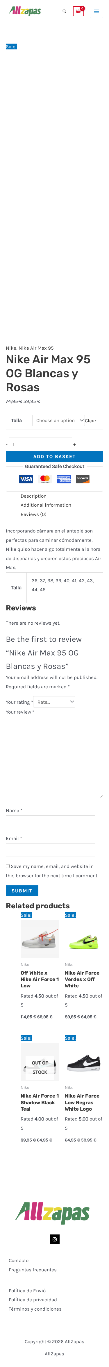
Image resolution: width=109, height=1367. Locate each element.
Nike (11, 348)
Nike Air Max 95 (36, 348)
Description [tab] (34, 496)
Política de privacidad (33, 1299)
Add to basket (54, 456)
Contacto (18, 1260)
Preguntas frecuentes (33, 1270)
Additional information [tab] (46, 505)
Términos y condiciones (35, 1309)
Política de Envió (27, 1290)
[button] (64, 11)
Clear (90, 420)
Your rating (19, 702)
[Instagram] (55, 1239)
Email (14, 838)
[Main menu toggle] (96, 11)
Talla (16, 420)
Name (14, 810)
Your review (20, 712)
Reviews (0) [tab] (34, 514)
